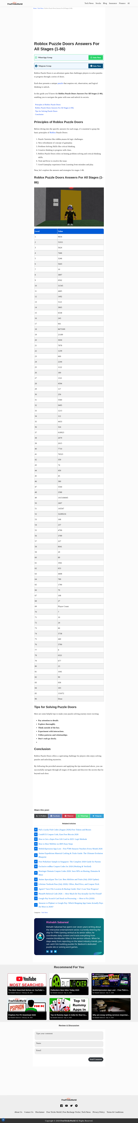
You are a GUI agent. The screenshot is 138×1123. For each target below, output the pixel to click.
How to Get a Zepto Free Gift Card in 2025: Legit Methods (63, 839)
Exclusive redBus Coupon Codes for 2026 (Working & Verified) (65, 866)
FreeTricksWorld (67, 1121)
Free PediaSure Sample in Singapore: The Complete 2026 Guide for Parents (70, 862)
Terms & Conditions (115, 1112)
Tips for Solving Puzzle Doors (46, 111)
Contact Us (28, 1112)
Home (35, 8)
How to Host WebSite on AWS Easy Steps (56, 844)
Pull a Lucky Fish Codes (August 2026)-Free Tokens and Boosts (65, 830)
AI (128, 3)
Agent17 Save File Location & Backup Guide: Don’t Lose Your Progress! (69, 889)
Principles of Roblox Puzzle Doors (48, 105)
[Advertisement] (69, 24)
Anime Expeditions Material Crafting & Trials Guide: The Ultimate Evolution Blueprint (71, 855)
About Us (18, 1112)
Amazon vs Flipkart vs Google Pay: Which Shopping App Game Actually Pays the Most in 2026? (71, 905)
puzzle (60, 83)
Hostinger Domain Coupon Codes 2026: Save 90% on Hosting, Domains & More (69, 873)
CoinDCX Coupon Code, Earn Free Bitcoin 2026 (58, 834)
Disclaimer (39, 1112)
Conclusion (39, 114)
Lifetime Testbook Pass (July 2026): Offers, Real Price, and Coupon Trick (68, 884)
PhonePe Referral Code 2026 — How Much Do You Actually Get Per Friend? (70, 894)
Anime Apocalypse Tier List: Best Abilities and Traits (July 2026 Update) (69, 879)
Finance (122, 3)
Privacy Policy (99, 1112)
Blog (105, 3)
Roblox (53, 132)
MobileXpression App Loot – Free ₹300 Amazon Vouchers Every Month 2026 (70, 849)
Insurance (113, 3)
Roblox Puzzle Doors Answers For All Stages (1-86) (54, 108)
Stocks (98, 3)
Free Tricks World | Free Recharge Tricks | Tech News (68, 1112)
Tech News (89, 3)
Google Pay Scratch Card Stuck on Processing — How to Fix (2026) (66, 898)
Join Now (97, 57)
